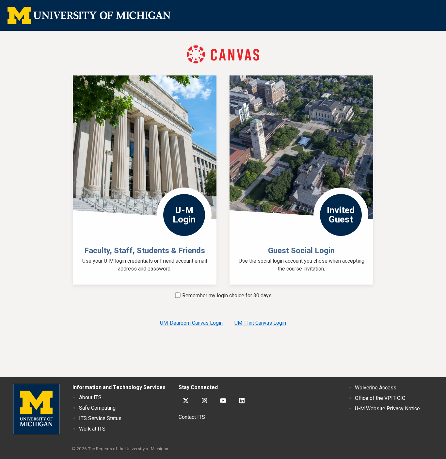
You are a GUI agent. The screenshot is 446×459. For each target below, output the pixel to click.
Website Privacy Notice (387, 408)
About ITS (90, 397)
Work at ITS (92, 429)
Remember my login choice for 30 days (226, 295)
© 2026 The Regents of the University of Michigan (120, 448)
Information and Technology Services (119, 387)
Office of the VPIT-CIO (380, 398)
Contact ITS (192, 417)
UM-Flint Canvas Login (260, 323)
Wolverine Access (375, 388)
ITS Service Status (100, 418)
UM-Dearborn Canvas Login (191, 323)
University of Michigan (36, 409)
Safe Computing (97, 408)
